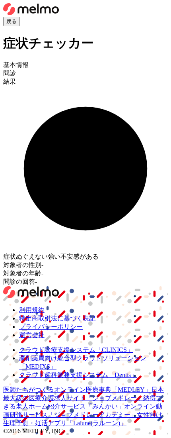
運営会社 (32, 335)
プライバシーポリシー (51, 326)
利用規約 (32, 309)
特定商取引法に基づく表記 (57, 318)
